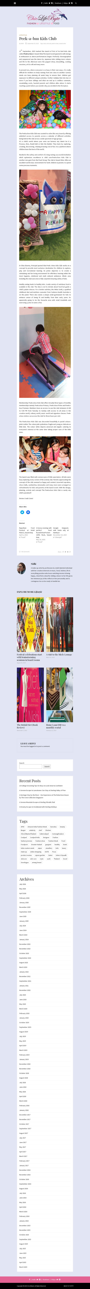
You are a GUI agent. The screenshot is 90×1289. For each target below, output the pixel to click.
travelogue (25, 862)
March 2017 (23, 1156)
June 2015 (22, 1253)
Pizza (54, 852)
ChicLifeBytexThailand (28, 834)
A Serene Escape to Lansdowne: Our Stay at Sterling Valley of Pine (42, 790)
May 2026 (22, 889)
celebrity (32, 830)
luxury (64, 848)
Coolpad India (35, 837)
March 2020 (23, 1009)
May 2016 (22, 1202)
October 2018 (24, 1073)
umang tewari (36, 862)
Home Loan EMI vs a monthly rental (55, 726)
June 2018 (22, 1087)
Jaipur (40, 848)
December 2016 (24, 1170)
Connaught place (58, 834)
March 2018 (23, 1101)
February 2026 (24, 898)
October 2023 (24, 953)
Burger (23, 830)
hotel (65, 844)
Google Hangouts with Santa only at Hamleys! (61, 530)
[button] (45, 109)
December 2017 (24, 1115)
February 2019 (24, 1055)
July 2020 (22, 995)
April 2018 (22, 1096)
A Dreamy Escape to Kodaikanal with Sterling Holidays (38, 807)
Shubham (58, 3)
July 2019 (22, 1036)
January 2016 (23, 1221)
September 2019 (25, 1027)
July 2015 (22, 1248)
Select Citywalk (61, 855)
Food (63, 841)
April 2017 (22, 1152)
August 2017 (23, 1133)
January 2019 (23, 1059)
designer (46, 837)
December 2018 (24, 1064)
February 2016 (24, 1216)
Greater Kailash (36, 844)
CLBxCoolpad (44, 834)
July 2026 (22, 884)
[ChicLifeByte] (45, 16)
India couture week (27, 848)
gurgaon (48, 844)
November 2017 (24, 1119)
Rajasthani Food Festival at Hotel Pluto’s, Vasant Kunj (27, 530)
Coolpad (24, 837)
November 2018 (24, 1069)
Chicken (48, 830)
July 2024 (22, 926)
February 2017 (24, 1161)
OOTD (47, 852)
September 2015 (25, 1239)
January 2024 (23, 939)
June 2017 (22, 1142)
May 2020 (22, 1004)
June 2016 (22, 1198)
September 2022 (25, 981)
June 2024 (22, 930)
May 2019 (22, 1041)
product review (26, 855)
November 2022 (24, 976)
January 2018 (23, 1110)
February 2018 (24, 1105)
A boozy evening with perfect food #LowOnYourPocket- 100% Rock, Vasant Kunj (44, 532)
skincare (24, 859)
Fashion (55, 837)
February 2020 (24, 1013)
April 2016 (22, 1207)
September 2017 (25, 1129)
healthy (57, 844)
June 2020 (22, 999)
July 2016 (22, 1193)
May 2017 (22, 1147)
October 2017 (24, 1124)
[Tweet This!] (65, 552)
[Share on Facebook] (63, 552)
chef (40, 830)
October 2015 (24, 1235)
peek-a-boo (55, 43)
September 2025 (25, 912)
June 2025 (22, 916)
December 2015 (24, 1225)
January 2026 (23, 902)
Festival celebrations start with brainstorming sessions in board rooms (29, 657)
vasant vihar (62, 43)
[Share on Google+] (70, 552)
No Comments (25, 551)
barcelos (53, 827)
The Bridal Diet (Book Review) (27, 726)
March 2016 (23, 1212)
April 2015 (22, 1262)
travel (65, 859)
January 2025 (23, 921)
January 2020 (23, 1018)
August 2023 (23, 962)
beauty (62, 827)
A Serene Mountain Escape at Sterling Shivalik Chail (37, 802)
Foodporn (24, 844)
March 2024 (23, 935)
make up (24, 852)
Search (21, 763)
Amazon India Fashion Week (37, 827)
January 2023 (23, 972)
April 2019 (22, 1046)
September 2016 (25, 1184)
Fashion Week (53, 841)
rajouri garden (40, 855)
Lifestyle (23, 35)
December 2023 (24, 944)
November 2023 (24, 949)
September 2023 (25, 958)
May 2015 (22, 1258)
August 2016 (23, 1189)
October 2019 (24, 1022)
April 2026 (22, 893)
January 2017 (23, 1165)
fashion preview (26, 841)
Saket (50, 855)
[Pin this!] (67, 552)
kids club (48, 43)
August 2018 (23, 1078)
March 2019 (23, 1050)
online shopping (35, 852)
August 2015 (23, 1244)
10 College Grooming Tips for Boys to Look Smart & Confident (40, 786)
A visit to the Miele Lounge (59, 654)
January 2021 (23, 986)
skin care (33, 859)
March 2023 (23, 967)
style (41, 859)
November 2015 (24, 1230)
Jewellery (48, 848)
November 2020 (24, 990)
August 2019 (23, 1032)
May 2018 (22, 1092)
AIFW (22, 827)
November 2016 (24, 1175)
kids (44, 43)
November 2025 (24, 907)
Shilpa (66, 3)
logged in (32, 746)
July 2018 (22, 1082)
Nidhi (46, 3)
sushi (49, 859)
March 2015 (23, 1267)
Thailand (57, 859)
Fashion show (40, 841)
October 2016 (24, 1179)
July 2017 (22, 1138)
